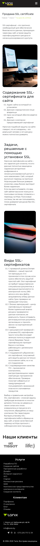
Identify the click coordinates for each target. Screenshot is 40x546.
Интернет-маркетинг (13, 474)
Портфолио (9, 502)
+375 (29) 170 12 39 (25, 533)
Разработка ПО (10, 464)
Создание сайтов (11, 466)
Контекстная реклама (13, 482)
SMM (6, 484)
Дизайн (7, 471)
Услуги (20, 459)
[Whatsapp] (15, 533)
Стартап (7, 479)
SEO (5, 476)
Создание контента (12, 492)
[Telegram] (8, 533)
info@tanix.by (9, 528)
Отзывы (7, 509)
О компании (9, 504)
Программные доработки (15, 469)
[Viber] (12, 533)
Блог (6, 507)
